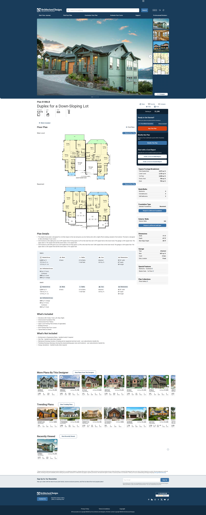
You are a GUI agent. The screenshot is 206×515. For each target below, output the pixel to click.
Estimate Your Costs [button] (116, 15)
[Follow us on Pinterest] (149, 500)
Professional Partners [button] (160, 15)
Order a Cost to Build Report (152, 156)
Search (144, 10)
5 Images (162, 94)
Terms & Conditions (104, 509)
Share (143, 104)
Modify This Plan (152, 143)
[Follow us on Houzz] (152, 500)
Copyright (122, 509)
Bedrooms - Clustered (145, 268)
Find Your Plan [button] (67, 15)
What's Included (45, 123)
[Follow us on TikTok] (168, 500)
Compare (163, 104)
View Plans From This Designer (84, 372)
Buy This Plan (152, 128)
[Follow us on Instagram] (155, 500)
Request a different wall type (152, 225)
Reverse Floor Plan (130, 133)
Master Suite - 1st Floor (145, 271)
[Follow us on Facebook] (158, 500)
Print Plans (131, 127)
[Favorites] (160, 10)
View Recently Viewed (68, 436)
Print (157, 106)
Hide (149, 106)
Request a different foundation (152, 210)
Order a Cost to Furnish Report (152, 161)
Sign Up (164, 480)
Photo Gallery (142, 281)
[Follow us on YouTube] (165, 500)
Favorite (152, 104)
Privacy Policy (85, 509)
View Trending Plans (66, 404)
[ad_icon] (49, 10)
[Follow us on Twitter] (162, 500)
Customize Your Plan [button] (91, 15)
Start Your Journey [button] (44, 15)
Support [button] (138, 15)
